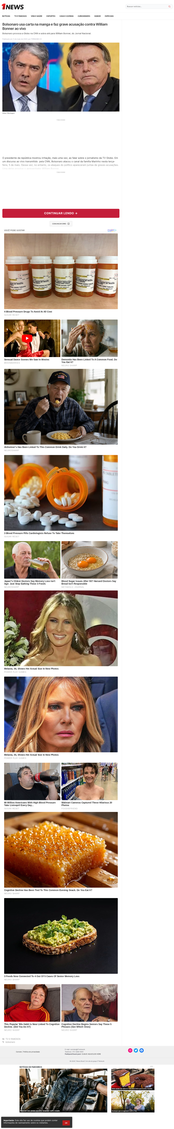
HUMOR (97, 16)
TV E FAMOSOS (20, 16)
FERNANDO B (36, 39)
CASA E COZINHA (67, 16)
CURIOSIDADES (84, 16)
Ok (66, 1123)
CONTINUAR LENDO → (61, 213)
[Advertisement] (60, 137)
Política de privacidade (31, 1052)
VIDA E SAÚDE (36, 16)
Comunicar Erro (59, 224)
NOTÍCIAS (6, 16)
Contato (19, 1052)
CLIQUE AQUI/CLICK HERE (91, 1054)
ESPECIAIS (109, 16)
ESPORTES (51, 16)
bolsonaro (10, 1042)
